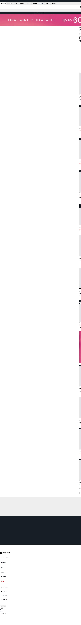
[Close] (2, 608)
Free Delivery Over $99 (39, 13)
